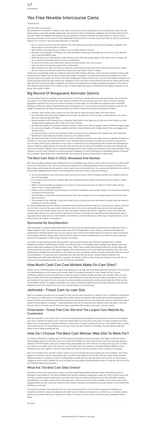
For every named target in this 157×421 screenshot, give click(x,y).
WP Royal (91, 416)
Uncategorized (33, 23)
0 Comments (46, 28)
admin (32, 403)
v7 (29, 4)
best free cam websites (63, 233)
